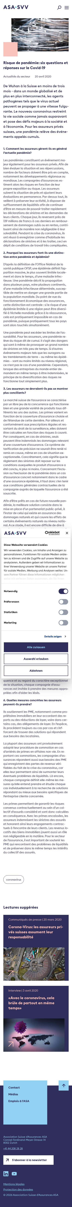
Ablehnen (36, 671)
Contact (14, 1087)
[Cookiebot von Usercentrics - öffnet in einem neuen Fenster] (45, 533)
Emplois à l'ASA (18, 1101)
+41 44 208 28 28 (13, 1148)
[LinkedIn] (5, 1173)
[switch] (63, 601)
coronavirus (13, 879)
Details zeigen (53, 636)
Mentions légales (13, 1184)
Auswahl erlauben (36, 659)
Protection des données (18, 1189)
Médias (13, 1094)
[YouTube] (14, 1173)
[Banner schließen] (67, 533)
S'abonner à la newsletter (29, 1160)
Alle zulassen (36, 647)
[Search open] (60, 7)
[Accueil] (11, 7)
